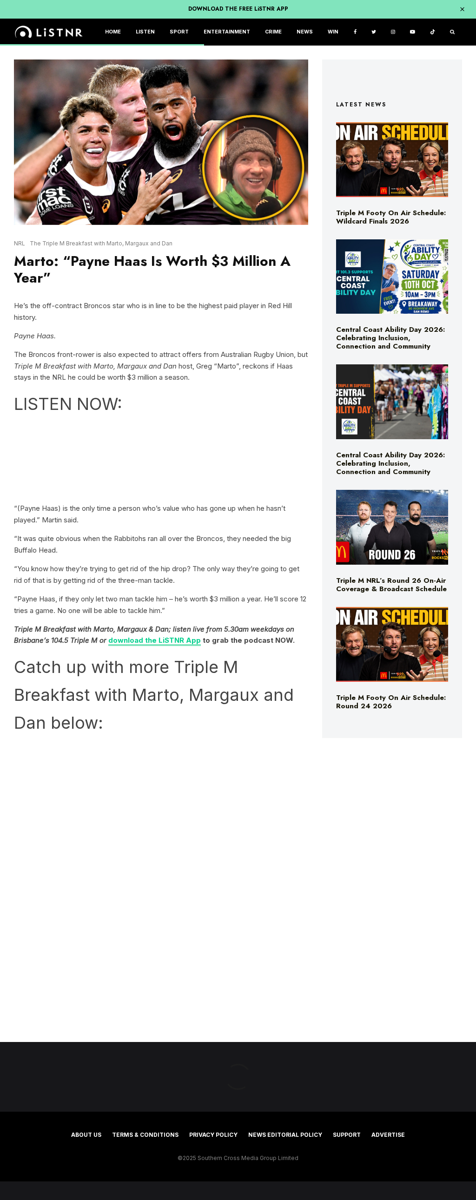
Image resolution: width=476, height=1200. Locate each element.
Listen (145, 32)
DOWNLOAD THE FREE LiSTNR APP (238, 9)
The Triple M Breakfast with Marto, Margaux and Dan (101, 243)
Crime (273, 32)
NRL (19, 243)
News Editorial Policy (285, 1134)
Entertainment (227, 32)
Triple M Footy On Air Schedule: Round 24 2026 (391, 701)
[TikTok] (432, 32)
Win (333, 32)
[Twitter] (374, 32)
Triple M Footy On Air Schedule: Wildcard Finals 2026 (391, 217)
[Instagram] (393, 32)
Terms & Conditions (145, 1134)
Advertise (388, 1134)
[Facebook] (355, 32)
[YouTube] (412, 32)
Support (347, 1134)
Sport (179, 32)
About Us (86, 1134)
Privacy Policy (213, 1134)
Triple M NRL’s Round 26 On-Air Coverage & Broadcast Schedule (391, 584)
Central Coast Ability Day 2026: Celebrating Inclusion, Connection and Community (390, 337)
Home (113, 32)
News (305, 32)
